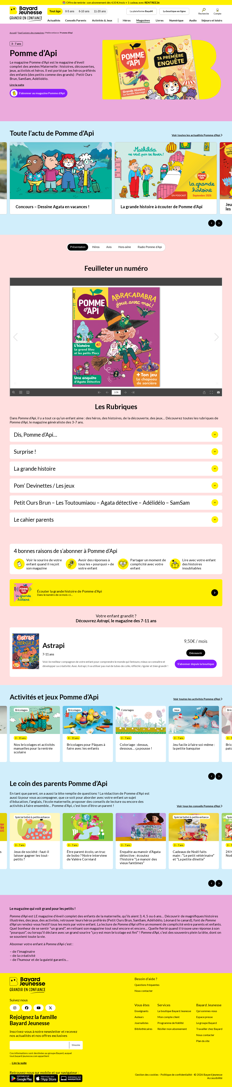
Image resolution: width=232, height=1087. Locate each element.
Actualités (53, 20)
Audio (193, 20)
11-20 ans (100, 11)
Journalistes (141, 1022)
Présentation (77, 247)
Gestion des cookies (146, 1074)
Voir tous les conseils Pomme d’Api (199, 806)
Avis (109, 247)
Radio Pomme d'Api (150, 247)
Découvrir (195, 653)
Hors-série (124, 247)
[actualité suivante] (219, 223)
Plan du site (202, 1040)
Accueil (13, 32)
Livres (160, 20)
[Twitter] (50, 1008)
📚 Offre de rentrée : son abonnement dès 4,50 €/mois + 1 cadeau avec (110, 2)
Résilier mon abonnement (172, 1029)
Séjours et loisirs (211, 20)
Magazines (143, 20)
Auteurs (139, 1016)
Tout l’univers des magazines (31, 32)
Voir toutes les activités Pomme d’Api (197, 698)
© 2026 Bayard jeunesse (208, 1074)
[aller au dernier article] (211, 776)
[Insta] (15, 1008)
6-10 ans (84, 11)
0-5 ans (69, 11)
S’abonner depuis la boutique (195, 663)
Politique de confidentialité (176, 1074)
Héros (127, 20)
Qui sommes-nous (206, 1011)
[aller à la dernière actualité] (211, 223)
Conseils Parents (75, 20)
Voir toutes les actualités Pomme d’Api (196, 135)
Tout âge (55, 11)
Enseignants (141, 1011)
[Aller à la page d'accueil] (26, 20)
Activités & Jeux (102, 20)
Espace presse (204, 1016)
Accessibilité (214, 1078)
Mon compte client (168, 1016)
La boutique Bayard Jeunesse (174, 1011)
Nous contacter (144, 990)
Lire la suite (17, 84)
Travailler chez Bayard (209, 1029)
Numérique (176, 20)
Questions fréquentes (147, 984)
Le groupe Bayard (206, 1022)
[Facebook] (27, 1008)
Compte (217, 13)
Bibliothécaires (143, 1029)
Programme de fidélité (170, 1022)
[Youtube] (38, 1008)
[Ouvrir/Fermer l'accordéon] (214, 434)
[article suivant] (219, 776)
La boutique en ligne (174, 11)
